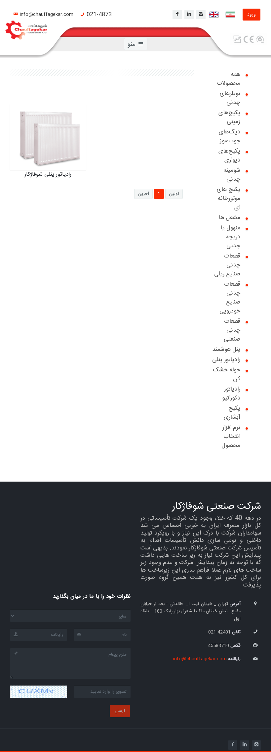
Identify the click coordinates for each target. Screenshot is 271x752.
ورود (251, 15)
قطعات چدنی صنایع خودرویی (229, 297)
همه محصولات (228, 79)
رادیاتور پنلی (226, 360)
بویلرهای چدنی (230, 98)
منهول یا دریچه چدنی (230, 237)
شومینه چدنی (231, 174)
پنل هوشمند (226, 349)
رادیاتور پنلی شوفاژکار (52, 116)
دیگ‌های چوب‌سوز (229, 136)
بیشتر (67, 145)
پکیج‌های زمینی (229, 117)
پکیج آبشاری (232, 412)
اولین (174, 194)
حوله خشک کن (226, 374)
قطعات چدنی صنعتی (232, 330)
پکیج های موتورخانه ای (228, 198)
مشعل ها (229, 218)
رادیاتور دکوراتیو (231, 393)
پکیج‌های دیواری (229, 155)
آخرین (143, 194)
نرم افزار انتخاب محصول (230, 436)
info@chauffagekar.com (46, 15)
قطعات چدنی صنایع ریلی (227, 265)
